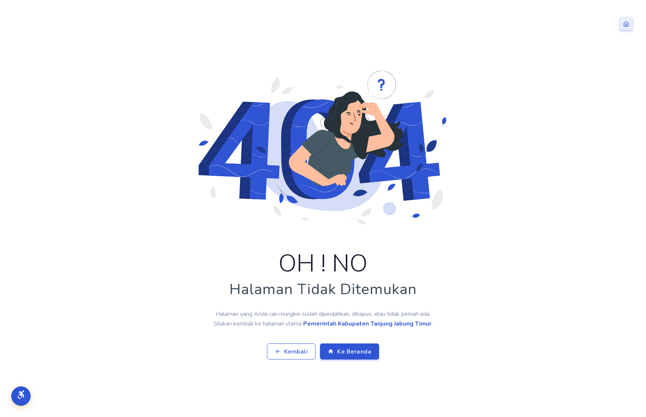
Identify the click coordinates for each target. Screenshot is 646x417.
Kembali (295, 352)
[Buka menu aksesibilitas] (21, 396)
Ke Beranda (354, 352)
